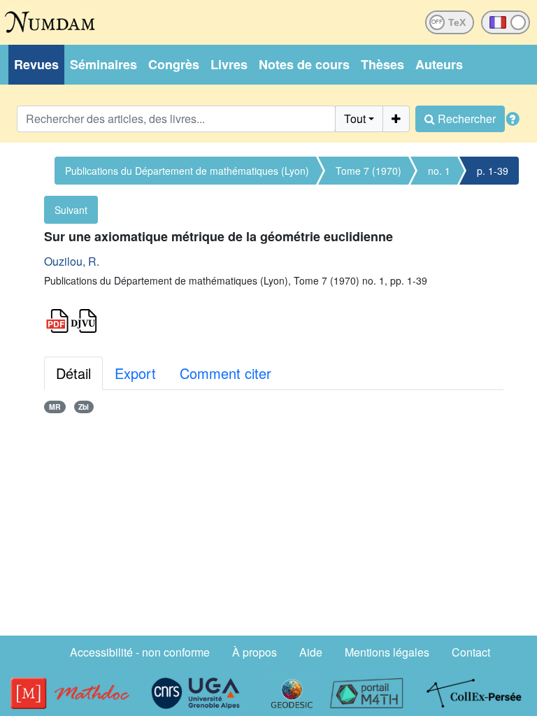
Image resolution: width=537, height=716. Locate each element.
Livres (229, 64)
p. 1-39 (492, 171)
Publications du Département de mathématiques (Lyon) (187, 171)
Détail (73, 373)
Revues (36, 64)
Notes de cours (304, 64)
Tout (355, 118)
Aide (310, 652)
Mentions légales (387, 652)
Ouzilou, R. (71, 261)
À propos (254, 652)
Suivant (71, 210)
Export (135, 373)
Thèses (382, 64)
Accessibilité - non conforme (140, 652)
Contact (471, 652)
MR (55, 406)
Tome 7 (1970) (368, 171)
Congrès (173, 64)
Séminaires (103, 64)
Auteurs (439, 64)
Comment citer (225, 373)
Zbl (83, 406)
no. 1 (439, 171)
